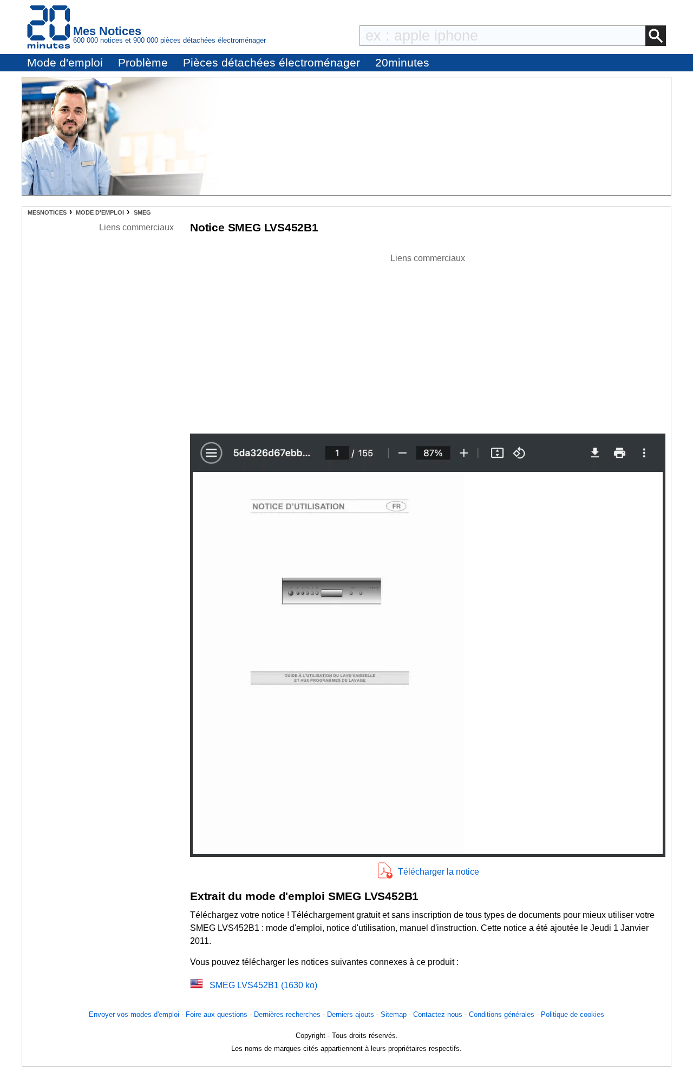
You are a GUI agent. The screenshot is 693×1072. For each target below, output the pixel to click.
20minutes (402, 62)
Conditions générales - (505, 1014)
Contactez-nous (437, 1014)
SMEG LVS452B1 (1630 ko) (263, 985)
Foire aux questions (216, 1014)
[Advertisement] (428, 340)
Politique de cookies (572, 1014)
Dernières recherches (287, 1014)
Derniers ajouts (350, 1014)
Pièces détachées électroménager (271, 62)
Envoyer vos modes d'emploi (134, 1014)
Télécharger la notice (438, 871)
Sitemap (394, 1014)
